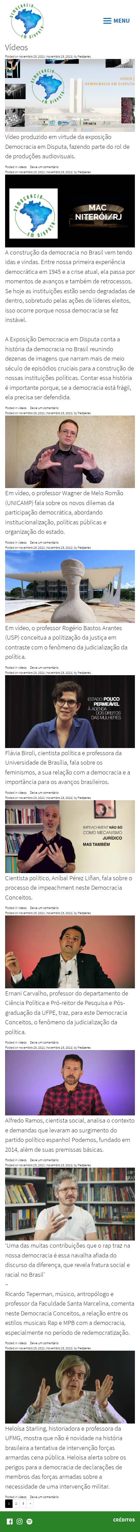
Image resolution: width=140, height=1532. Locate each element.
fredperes (84, 56)
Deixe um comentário (44, 167)
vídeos (22, 167)
